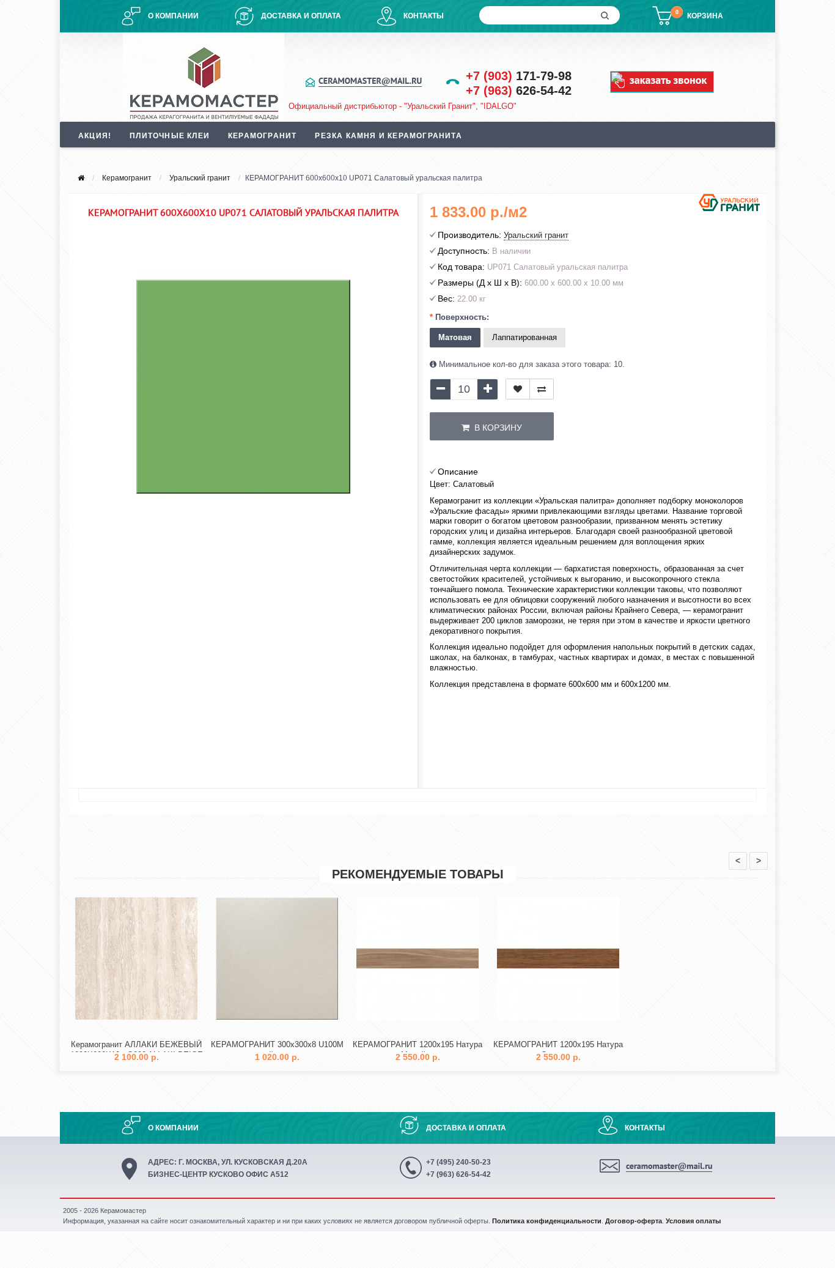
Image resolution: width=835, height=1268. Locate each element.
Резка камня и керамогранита (388, 136)
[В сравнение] (541, 389)
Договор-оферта (633, 1221)
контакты (423, 16)
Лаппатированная (524, 337)
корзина (705, 16)
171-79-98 (519, 76)
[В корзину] (108, 1030)
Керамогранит (262, 136)
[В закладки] (518, 389)
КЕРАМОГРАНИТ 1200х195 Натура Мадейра (417, 1049)
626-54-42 (519, 90)
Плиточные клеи (170, 136)
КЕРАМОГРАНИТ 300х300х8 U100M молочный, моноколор (277, 1049)
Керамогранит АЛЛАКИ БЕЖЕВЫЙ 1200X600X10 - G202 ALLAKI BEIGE (136, 1049)
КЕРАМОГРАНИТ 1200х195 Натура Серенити (558, 1049)
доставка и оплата (301, 16)
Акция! (94, 136)
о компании (173, 16)
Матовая (455, 337)
